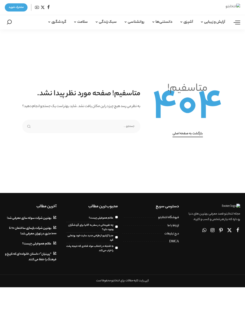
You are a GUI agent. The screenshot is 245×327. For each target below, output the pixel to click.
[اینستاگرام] (212, 231)
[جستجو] (9, 22)
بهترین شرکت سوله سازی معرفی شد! (29, 218)
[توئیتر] (43, 7)
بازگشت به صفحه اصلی (188, 133)
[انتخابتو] (225, 7)
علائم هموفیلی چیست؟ (101, 218)
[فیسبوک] (48, 7)
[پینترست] (221, 231)
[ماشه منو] (234, 22)
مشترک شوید (16, 7)
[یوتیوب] (37, 7)
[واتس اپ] (204, 231)
